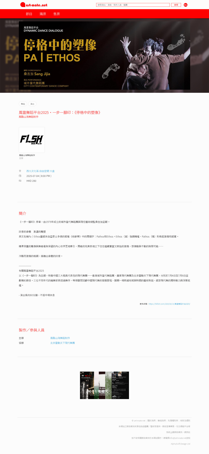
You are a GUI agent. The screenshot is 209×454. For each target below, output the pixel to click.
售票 (56, 13)
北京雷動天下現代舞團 (62, 343)
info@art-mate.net (177, 437)
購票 (43, 13)
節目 (29, 13)
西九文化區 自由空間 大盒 (40, 171)
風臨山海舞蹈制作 (28, 116)
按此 (188, 432)
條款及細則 (185, 420)
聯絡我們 (162, 420)
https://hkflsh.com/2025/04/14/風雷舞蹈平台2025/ (169, 303)
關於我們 (151, 420)
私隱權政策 (173, 420)
